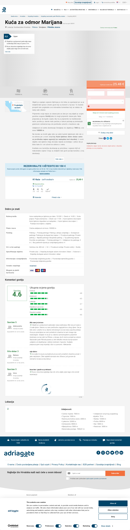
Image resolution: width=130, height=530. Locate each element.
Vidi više (7, 51)
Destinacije (121, 9)
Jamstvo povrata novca (66, 440)
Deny (113, 517)
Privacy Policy (58, 464)
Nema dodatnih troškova (43, 441)
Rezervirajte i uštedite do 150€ (20, 441)
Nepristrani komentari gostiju (114, 441)
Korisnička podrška (109, 2)
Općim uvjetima (45, 173)
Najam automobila (107, 9)
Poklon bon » (52, 171)
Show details (105, 526)
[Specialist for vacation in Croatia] (19, 453)
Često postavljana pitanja (27, 464)
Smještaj (58, 9)
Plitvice (35, 27)
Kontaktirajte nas (73, 464)
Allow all (113, 503)
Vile (66, 9)
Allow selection (113, 510)
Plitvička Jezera (54, 27)
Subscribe (115, 473)
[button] (118, 2)
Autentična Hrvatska (78, 9)
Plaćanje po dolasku (89, 440)
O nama (11, 464)
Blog (119, 464)
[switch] (58, 526)
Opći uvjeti (44, 464)
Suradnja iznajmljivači (83, 2)
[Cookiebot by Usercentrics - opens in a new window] (13, 526)
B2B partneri (88, 464)
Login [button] (97, 2)
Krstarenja (93, 9)
